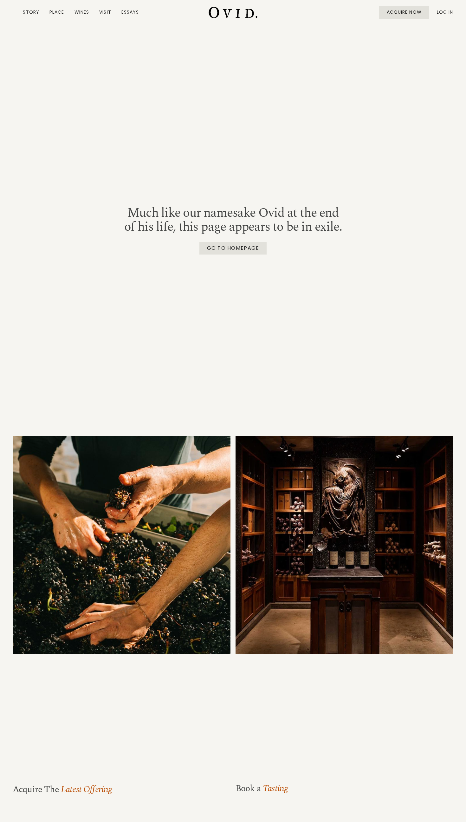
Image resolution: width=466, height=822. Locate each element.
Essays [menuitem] (130, 12)
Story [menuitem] (31, 12)
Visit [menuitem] (105, 12)
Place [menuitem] (56, 12)
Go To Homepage (233, 248)
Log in (445, 12)
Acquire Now (404, 12)
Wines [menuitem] (81, 12)
